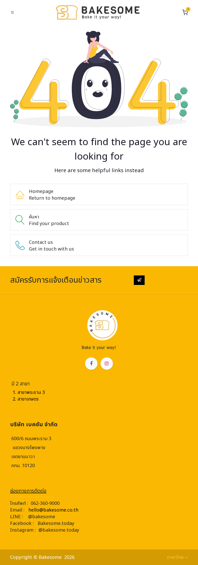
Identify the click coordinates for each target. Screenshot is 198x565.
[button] (139, 280)
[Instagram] (107, 363)
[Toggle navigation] (12, 12)
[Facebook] (91, 363)
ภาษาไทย (175, 557)
